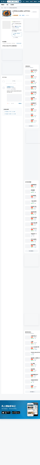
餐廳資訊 (2, 4)
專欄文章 (35, 1)
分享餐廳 (16, 37)
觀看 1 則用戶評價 (17, 34)
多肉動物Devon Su (10, 86)
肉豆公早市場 (19, 26)
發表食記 (27, 1)
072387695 (17, 27)
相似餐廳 (12, 4)
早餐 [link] (20, 15)
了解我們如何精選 (18, 43)
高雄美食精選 (16, 15)
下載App (31, 1)
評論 (7, 4)
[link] (35, 72)
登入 (23, 1)
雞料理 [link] (23, 15)
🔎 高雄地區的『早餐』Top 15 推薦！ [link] (10, 111)
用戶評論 (4, 77)
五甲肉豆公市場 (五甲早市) (21, 11)
